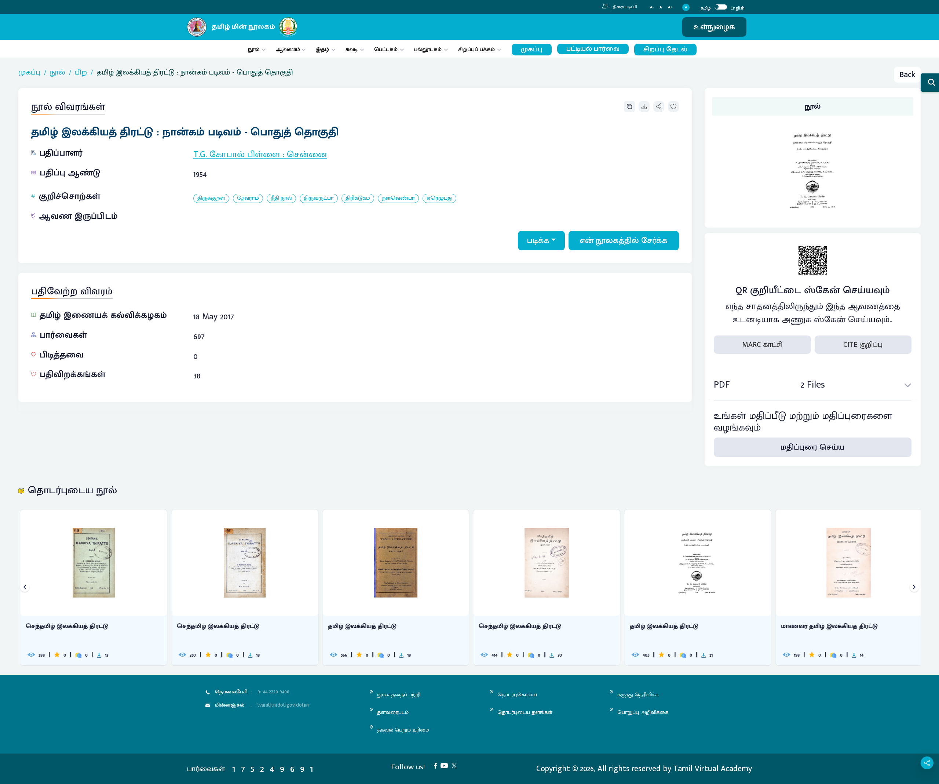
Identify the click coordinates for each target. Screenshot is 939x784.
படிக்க (538, 240)
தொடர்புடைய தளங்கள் (524, 712)
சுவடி (352, 49)
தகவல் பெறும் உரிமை (403, 730)
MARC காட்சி (762, 344)
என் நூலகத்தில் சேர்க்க (624, 240)
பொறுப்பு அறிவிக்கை (642, 712)
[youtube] (446, 765)
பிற (81, 72)
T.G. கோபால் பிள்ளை (236, 154)
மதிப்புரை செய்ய (813, 447)
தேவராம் (248, 198)
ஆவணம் (289, 49)
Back (907, 74)
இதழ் (322, 49)
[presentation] (24, 587)
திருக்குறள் (211, 198)
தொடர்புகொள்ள (517, 694)
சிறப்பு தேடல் (665, 49)
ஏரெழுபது (439, 198)
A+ (670, 7)
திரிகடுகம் (358, 198)
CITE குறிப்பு (863, 344)
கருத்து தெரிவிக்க (637, 694)
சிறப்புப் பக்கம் (476, 49)
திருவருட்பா (319, 198)
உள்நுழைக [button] (714, 27)
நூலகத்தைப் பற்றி (398, 694)
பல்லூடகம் (428, 49)
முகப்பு (531, 49)
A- (652, 7)
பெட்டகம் (386, 49)
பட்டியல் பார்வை (593, 49)
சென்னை (307, 154)
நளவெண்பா (398, 198)
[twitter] (456, 765)
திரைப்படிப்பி (624, 7)
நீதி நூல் (281, 198)
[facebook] (437, 765)
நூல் (253, 49)
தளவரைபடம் (393, 712)
